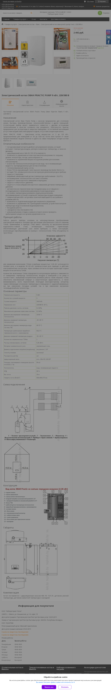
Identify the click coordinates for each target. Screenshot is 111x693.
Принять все (49, 687)
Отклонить (65, 687)
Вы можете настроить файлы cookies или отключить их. (54, 682)
